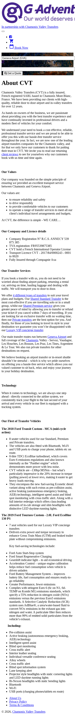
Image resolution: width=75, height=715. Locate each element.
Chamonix (32, 340)
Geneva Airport (57, 336)
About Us (15, 698)
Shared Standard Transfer (45, 298)
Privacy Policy (18, 701)
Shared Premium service (37, 305)
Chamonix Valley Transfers (28, 711)
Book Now (18, 47)
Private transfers (22, 319)
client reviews (10, 154)
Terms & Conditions (21, 705)
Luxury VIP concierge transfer (24, 330)
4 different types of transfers (30, 295)
